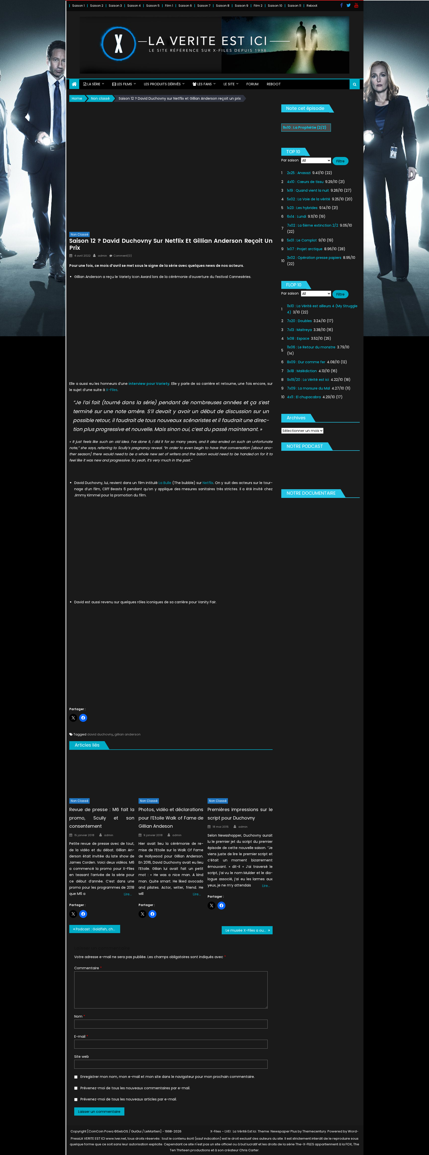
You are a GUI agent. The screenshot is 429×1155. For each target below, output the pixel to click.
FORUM (252, 84)
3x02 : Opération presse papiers (314, 257)
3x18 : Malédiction (302, 370)
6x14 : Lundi (296, 216)
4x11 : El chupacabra (304, 397)
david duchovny (100, 734)
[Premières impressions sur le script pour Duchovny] (240, 775)
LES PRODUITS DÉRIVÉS (162, 84)
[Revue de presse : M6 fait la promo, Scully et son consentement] (101, 775)
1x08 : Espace (298, 338)
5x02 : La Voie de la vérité (308, 199)
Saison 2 (96, 5)
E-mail (81, 1036)
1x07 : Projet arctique (304, 248)
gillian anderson (127, 734)
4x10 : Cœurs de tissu (305, 181)
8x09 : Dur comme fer (306, 362)
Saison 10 (275, 5)
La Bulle (165, 482)
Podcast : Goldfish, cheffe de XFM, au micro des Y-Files (98, 929)
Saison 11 (294, 5)
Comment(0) (122, 256)
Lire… (128, 894)
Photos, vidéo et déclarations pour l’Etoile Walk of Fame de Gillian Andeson (171, 817)
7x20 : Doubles (299, 320)
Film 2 (258, 5)
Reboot (312, 5)
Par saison (290, 160)
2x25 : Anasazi (299, 172)
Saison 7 (204, 5)
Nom (79, 1016)
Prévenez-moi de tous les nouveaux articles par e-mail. (128, 1099)
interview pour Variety (148, 383)
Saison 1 (78, 5)
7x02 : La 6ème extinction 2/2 (312, 225)
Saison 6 (185, 5)
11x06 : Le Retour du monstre (311, 347)
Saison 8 (222, 5)
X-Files (111, 389)
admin (102, 256)
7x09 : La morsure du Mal (308, 388)
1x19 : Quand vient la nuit (308, 190)
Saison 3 (115, 5)
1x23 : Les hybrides (302, 207)
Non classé (79, 234)
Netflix (208, 482)
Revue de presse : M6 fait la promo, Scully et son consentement (101, 817)
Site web (81, 1056)
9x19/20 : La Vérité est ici (308, 379)
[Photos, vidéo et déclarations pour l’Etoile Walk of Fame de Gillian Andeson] (171, 775)
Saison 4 (134, 5)
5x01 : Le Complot (302, 240)
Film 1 (169, 5)
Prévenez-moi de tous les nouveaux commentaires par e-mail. (135, 1088)
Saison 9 (241, 5)
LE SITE (229, 84)
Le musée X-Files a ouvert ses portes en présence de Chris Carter (249, 930)
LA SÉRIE (93, 84)
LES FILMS (124, 84)
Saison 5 (153, 5)
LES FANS (204, 84)
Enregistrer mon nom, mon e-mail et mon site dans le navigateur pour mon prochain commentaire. (167, 1076)
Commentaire (88, 968)
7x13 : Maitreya (299, 329)
